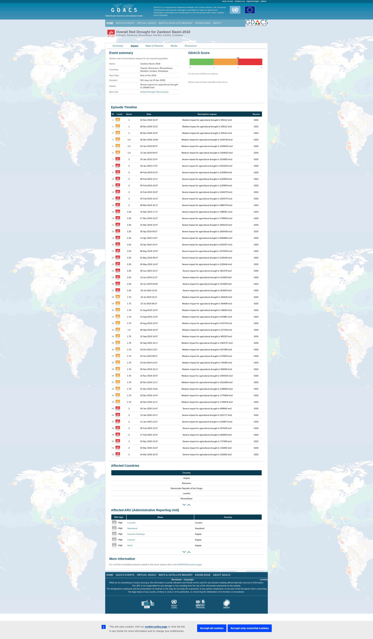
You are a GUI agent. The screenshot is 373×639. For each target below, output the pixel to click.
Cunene (131, 540)
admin (263, 1)
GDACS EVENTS (125, 23)
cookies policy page (156, 626)
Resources (191, 46)
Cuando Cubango (136, 534)
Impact (134, 46)
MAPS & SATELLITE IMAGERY (176, 23)
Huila (129, 545)
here (216, 74)
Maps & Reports (154, 46)
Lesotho (131, 523)
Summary (118, 46)
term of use (227, 1)
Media (174, 46)
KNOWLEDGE (203, 23)
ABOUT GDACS (222, 575)
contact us (240, 1)
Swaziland (132, 528)
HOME (109, 23)
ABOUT (217, 23)
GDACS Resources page (190, 564)
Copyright (189, 579)
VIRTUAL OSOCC (146, 23)
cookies (264, 579)
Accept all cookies (212, 628)
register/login (252, 1)
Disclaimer (176, 579)
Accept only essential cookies (250, 628)
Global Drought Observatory (154, 92)
